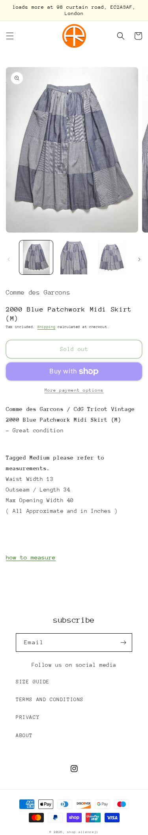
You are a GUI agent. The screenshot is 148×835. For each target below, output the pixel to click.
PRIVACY (27, 717)
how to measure (31, 557)
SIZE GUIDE (33, 682)
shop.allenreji (83, 832)
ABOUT (24, 735)
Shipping (46, 327)
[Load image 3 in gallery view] (111, 257)
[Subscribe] (123, 642)
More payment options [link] (74, 390)
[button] (10, 36)
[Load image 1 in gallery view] (36, 257)
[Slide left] (8, 259)
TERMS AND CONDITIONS (50, 699)
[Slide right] (139, 259)
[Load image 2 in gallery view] (73, 257)
